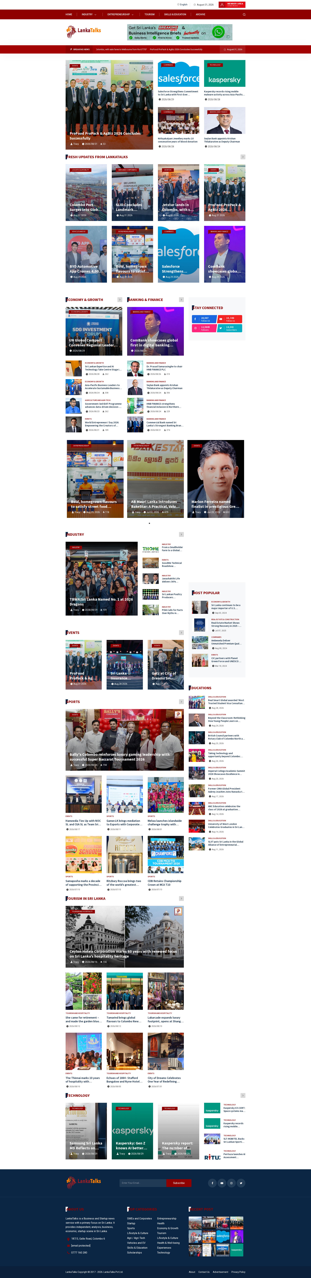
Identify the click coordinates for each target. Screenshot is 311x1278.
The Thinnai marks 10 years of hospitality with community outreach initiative (83, 1083)
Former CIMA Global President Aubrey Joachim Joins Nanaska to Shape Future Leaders (226, 791)
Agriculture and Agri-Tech (97, 400)
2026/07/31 (156, 1086)
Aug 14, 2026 (218, 814)
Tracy (76, 144)
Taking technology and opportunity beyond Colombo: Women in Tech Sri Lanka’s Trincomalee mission (224, 758)
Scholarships (134, 1252)
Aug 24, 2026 (218, 726)
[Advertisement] (217, 363)
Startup (131, 1223)
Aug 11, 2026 (218, 849)
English (183, 4)
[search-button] (244, 14)
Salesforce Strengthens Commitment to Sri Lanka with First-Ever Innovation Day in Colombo (178, 94)
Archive (200, 14)
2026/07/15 (74, 889)
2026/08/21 (94, 430)
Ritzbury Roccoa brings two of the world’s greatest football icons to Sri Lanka (124, 884)
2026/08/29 (168, 99)
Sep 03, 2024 (221, 613)
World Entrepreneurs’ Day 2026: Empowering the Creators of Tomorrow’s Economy (102, 425)
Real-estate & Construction (225, 619)
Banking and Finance (218, 112)
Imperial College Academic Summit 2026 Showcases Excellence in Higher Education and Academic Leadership (226, 775)
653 (227, 512)
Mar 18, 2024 (221, 666)
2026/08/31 (91, 144)
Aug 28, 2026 (218, 708)
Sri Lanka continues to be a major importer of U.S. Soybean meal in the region (225, 608)
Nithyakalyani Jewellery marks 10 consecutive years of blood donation (177, 140)
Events (75, 66)
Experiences (164, 1247)
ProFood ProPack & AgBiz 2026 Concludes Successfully (119, 49)
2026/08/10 (156, 1026)
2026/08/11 (115, 829)
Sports (110, 816)
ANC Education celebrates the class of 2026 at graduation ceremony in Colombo (224, 809)
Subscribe (179, 1183)
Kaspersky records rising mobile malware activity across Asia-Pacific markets (223, 94)
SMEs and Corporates (127, 170)
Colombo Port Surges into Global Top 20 (85, 209)
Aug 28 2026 (120, 684)
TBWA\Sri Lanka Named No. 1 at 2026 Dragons (101, 602)
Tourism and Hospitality (82, 911)
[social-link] (204, 319)
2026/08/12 (74, 1026)
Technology (215, 65)
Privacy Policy (238, 1272)
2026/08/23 (94, 411)
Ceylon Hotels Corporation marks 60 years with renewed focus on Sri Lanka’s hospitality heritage (123, 954)
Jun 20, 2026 (213, 512)
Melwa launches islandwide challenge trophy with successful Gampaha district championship (165, 826)
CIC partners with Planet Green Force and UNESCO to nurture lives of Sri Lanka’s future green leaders (226, 663)
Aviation (167, 170)
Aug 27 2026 (162, 684)
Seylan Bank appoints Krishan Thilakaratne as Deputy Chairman (222, 140)
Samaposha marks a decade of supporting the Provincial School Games (83, 884)
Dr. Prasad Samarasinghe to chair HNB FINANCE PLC (164, 368)
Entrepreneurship (119, 14)
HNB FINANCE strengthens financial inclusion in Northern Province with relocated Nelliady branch (164, 408)
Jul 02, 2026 (153, 512)
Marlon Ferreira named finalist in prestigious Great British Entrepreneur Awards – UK (215, 509)
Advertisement (220, 1272)
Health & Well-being (168, 1242)
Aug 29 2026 (79, 277)
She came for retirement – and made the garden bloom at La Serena (83, 1021)
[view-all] (119, 299)
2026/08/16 (91, 962)
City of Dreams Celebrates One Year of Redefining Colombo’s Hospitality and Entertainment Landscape (164, 1083)
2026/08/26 (155, 374)
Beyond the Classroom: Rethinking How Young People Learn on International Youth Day (226, 721)
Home (69, 14)
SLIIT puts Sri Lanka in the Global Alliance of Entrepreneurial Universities (225, 844)
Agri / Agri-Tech (136, 1238)
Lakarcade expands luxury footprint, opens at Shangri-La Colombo (165, 1021)
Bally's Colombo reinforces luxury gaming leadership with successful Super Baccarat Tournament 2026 (120, 757)
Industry (87, 14)
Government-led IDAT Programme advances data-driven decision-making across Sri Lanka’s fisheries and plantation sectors (103, 408)
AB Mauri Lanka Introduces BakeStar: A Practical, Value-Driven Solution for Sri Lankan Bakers (155, 509)
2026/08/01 (156, 829)
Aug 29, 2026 (93, 512)
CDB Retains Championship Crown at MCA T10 (164, 883)
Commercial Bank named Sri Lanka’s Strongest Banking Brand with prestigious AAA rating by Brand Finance (165, 427)
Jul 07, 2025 (220, 631)
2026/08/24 (214, 146)
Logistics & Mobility (80, 170)
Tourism (150, 14)
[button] (149, 523)
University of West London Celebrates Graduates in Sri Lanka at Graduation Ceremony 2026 (226, 827)
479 (166, 512)
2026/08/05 (115, 1086)
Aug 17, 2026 (218, 796)
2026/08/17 (74, 829)
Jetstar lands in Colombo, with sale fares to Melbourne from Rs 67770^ (178, 212)
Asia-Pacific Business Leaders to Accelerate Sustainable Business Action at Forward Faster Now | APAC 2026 (102, 390)
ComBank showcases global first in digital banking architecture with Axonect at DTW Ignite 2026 (155, 347)
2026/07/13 (156, 889)
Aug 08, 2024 (221, 648)
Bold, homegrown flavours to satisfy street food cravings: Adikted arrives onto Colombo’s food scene (94, 509)
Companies (168, 65)
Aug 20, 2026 (218, 761)
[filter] (243, 156)
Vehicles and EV (78, 231)
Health (160, 1223)
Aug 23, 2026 (218, 743)
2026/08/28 (168, 146)
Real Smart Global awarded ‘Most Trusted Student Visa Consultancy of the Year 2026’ (226, 703)
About (192, 1272)
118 (107, 512)
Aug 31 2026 (79, 215)
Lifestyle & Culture (137, 1233)
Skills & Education (175, 14)
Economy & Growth (79, 312)
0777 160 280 (79, 1252)
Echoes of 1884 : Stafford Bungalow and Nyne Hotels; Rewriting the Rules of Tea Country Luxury (124, 1083)
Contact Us (204, 1272)
